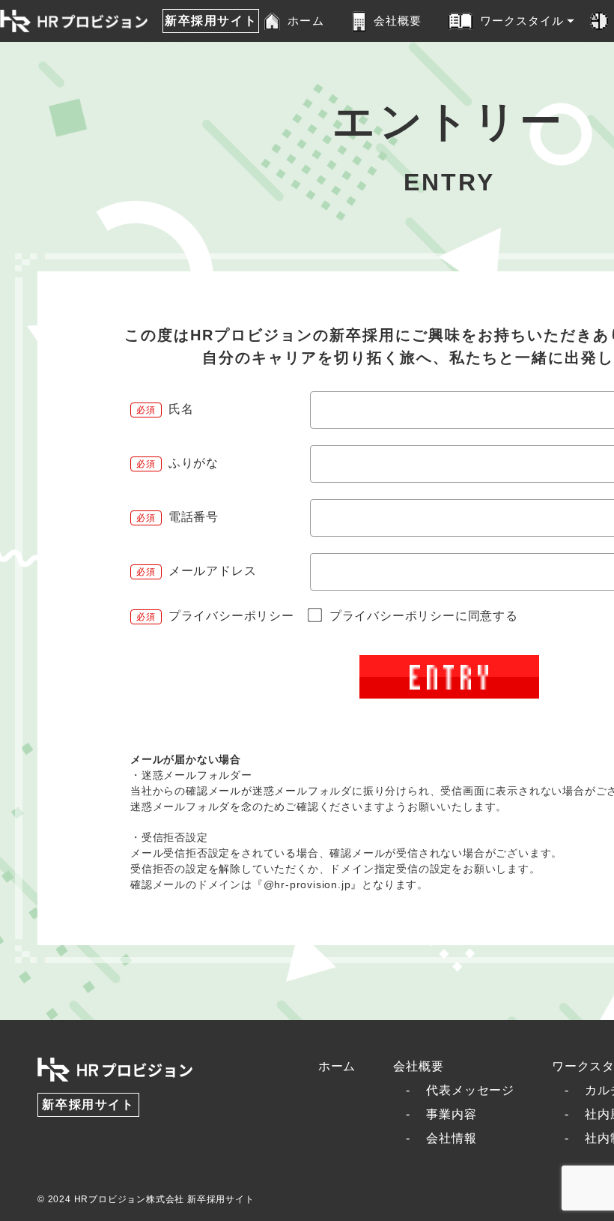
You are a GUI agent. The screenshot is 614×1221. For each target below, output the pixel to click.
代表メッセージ (470, 1090)
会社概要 (398, 20)
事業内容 (451, 1114)
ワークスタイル (522, 20)
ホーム (305, 20)
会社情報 (451, 1138)
